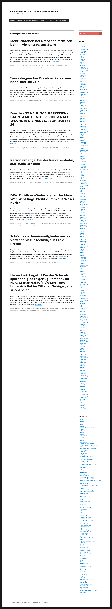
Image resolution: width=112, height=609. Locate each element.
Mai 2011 (82, 290)
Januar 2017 (83, 182)
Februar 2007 (83, 372)
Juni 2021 (82, 97)
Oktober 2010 (83, 302)
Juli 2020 (82, 115)
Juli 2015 (82, 211)
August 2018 (83, 151)
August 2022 (83, 75)
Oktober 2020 (83, 110)
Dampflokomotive (44, 262)
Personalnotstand (23, 148)
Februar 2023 (83, 65)
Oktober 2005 (83, 397)
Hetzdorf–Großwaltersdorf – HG (88, 464)
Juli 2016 (82, 191)
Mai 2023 (82, 60)
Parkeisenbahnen (33, 65)
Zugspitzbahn (83, 592)
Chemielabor (36, 262)
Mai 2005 (82, 405)
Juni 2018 (82, 155)
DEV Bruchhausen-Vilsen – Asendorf (89, 445)
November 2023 (84, 51)
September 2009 (84, 322)
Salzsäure (26, 264)
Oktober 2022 (83, 72)
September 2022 (84, 73)
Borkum (82, 432)
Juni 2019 (82, 135)
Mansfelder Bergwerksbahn (87, 491)
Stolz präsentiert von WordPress (41, 602)
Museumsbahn (25, 225)
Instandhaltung (62, 223)
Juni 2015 (82, 212)
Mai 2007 (82, 367)
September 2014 (84, 226)
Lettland (82, 487)
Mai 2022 (82, 80)
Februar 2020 (83, 123)
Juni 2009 (82, 327)
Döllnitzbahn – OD (84, 447)
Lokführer (69, 223)
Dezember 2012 (84, 260)
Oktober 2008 (83, 340)
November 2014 (84, 223)
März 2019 (82, 140)
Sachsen (40, 65)
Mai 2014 (82, 233)
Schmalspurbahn (34, 67)
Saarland (82, 544)
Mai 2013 (82, 252)
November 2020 (84, 108)
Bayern (82, 424)
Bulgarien (82, 440)
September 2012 (84, 265)
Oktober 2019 (83, 129)
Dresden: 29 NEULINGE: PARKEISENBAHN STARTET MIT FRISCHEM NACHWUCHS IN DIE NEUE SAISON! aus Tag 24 (40, 118)
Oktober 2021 (83, 91)
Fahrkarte (51, 223)
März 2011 (82, 294)
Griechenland (83, 453)
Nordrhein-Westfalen (85, 507)
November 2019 (84, 127)
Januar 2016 (83, 201)
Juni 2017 (82, 174)
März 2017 (82, 179)
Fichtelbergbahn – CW (85, 450)
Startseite (12, 20)
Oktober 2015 (83, 206)
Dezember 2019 (84, 126)
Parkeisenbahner (14, 148)
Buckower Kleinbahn (85, 439)
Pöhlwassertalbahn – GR (86, 526)
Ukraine (82, 573)
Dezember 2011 (83, 279)
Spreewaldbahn (84, 563)
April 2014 (82, 234)
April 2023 (82, 62)
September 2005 (84, 399)
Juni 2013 (82, 250)
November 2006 (84, 377)
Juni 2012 (82, 270)
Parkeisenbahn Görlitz (85, 517)
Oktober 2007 (83, 359)
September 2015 (84, 207)
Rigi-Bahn (82, 536)
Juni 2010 (82, 308)
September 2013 (84, 246)
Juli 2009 (82, 325)
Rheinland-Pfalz (84, 534)
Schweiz (82, 557)
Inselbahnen (83, 467)
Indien (81, 466)
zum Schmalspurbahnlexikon (32, 20)
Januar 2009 (83, 335)
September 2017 (84, 169)
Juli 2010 (82, 306)
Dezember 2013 (83, 241)
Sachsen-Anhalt (39, 308)
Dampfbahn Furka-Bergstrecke (87, 443)
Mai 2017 (82, 175)
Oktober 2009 (83, 321)
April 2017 (82, 177)
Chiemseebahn (83, 442)
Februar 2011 (83, 295)
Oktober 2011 (83, 282)
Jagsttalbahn (83, 471)
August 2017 (83, 171)
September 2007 (84, 361)
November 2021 (84, 89)
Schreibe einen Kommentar (31, 184)
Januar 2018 (83, 163)
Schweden (82, 555)
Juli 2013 (82, 249)
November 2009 (84, 319)
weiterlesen (56, 61)
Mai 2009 (82, 329)
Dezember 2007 (84, 356)
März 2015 (82, 217)
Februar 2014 (83, 238)
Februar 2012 (83, 276)
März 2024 (82, 44)
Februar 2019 (83, 142)
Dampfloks (45, 100)
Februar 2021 (83, 104)
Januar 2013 (83, 258)
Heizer (56, 223)
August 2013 (83, 247)
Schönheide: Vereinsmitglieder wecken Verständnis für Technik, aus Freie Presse (41, 240)
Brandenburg (83, 435)
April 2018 (82, 158)
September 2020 (84, 112)
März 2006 (82, 389)
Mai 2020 (82, 118)
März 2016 (82, 198)
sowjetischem (43, 67)
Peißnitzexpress (84, 523)
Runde (12, 102)
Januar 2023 (83, 67)
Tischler (56, 225)
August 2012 (83, 266)
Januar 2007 (83, 373)
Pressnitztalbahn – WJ (85, 531)
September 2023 (84, 54)
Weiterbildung (48, 148)
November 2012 (84, 262)
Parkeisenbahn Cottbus (85, 515)
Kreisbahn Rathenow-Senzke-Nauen (89, 485)
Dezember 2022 (84, 68)
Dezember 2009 (84, 317)
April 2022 (82, 81)
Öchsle (81, 510)
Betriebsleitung (47, 182)
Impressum (20, 20)
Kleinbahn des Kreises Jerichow (87, 479)
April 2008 (82, 349)
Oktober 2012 (83, 263)
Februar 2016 (83, 199)
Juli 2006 (82, 383)
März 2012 (82, 274)
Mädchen (62, 65)
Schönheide (37, 264)
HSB (63, 308)
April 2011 (82, 292)
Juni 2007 (82, 365)
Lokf (66, 308)
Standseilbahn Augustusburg (87, 565)
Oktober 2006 (83, 378)
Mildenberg (83, 496)
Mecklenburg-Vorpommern (87, 494)
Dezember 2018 (84, 145)
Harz (28, 308)
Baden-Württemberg (85, 423)
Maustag (19, 225)
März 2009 (82, 332)
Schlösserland (40, 148)
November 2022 (84, 70)
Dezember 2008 (84, 337)
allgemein (82, 421)
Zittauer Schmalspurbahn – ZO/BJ (88, 590)
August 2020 (83, 113)
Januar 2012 (83, 278)
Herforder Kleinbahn (85, 461)
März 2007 (82, 370)
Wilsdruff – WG (84, 587)
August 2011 (83, 286)
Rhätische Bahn (84, 533)
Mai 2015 (82, 214)
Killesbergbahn (83, 474)
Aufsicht (45, 147)
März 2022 (82, 83)
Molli (81, 498)
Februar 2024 (83, 46)
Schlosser (42, 225)
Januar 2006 (83, 393)
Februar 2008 (83, 353)
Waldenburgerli (84, 581)
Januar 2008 (83, 354)
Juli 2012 (82, 268)
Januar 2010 (83, 316)
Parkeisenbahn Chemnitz (86, 514)
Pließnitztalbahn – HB (85, 525)
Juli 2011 (82, 287)
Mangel (57, 182)
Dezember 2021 (84, 88)
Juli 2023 (82, 57)
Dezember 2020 (84, 107)
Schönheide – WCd (84, 552)
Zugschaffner (55, 148)
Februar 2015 (83, 218)
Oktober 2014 (83, 225)
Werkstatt (20, 184)
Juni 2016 (82, 193)
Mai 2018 (82, 156)
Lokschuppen (68, 262)
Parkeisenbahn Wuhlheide (86, 520)
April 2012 (82, 273)
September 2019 (84, 131)
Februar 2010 (83, 314)
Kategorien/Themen (46, 20)
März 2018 (82, 159)
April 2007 (82, 369)
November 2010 (84, 300)
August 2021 (83, 94)
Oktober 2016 (83, 187)
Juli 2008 (82, 345)
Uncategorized (83, 574)
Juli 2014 (82, 230)
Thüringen (45, 308)
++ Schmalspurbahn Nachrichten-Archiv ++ (34, 11)
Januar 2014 (83, 239)
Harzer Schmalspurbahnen (86, 459)
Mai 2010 (82, 310)
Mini (63, 100)
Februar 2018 (83, 161)
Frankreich (82, 451)
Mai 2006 (82, 386)
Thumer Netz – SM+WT (86, 566)
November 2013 (84, 242)
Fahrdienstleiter (56, 147)
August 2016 (83, 190)
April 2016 (82, 196)
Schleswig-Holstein (85, 550)
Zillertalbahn (83, 589)
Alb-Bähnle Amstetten (85, 419)
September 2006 (84, 380)
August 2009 (83, 324)
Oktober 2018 (83, 148)
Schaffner (37, 225)
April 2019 (82, 139)
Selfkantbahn (83, 558)
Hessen (82, 463)
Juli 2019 (82, 134)
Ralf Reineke (15, 65)
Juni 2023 (82, 59)
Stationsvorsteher (49, 225)
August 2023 (83, 56)
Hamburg (82, 455)
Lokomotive (13, 225)
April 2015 (82, 215)
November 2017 (84, 166)
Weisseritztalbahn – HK (86, 584)
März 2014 (82, 236)
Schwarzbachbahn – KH (86, 554)
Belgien (82, 426)
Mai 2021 (82, 99)
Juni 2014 (82, 231)
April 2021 (82, 100)
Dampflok (52, 308)
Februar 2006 (83, 391)
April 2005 (82, 407)
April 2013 (82, 254)
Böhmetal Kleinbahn (85, 431)
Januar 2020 (83, 124)
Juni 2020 (82, 116)
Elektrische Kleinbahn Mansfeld (88, 448)
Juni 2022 (82, 78)
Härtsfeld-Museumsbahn (86, 456)
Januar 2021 (83, 105)
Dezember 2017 (84, 164)
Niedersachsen (32, 223)
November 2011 (83, 281)
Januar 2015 (83, 220)
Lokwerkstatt (70, 308)
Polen (81, 528)
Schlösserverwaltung (25, 67)
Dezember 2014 (84, 222)
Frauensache (52, 65)
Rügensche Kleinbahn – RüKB (87, 541)
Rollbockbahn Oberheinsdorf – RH (88, 538)
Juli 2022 (82, 76)
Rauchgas (20, 264)
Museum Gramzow (84, 502)
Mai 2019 (82, 137)
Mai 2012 (82, 271)
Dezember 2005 (84, 394)
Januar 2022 (83, 86)
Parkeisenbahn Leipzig (85, 518)
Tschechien (83, 571)
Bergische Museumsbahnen (87, 427)
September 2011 (84, 284)
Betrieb (40, 223)
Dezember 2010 (84, 298)
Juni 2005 (82, 404)
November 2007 (84, 357)
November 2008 (84, 338)
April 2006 (82, 388)
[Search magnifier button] (100, 33)
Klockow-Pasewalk (84, 483)
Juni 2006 (82, 385)
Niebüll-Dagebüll (84, 504)
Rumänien (82, 542)
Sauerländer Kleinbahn (85, 549)
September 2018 (84, 150)
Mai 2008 (82, 348)
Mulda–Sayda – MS (85, 501)
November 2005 (84, 396)
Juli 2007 (82, 364)
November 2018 (84, 147)
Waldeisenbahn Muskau (86, 579)
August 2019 (83, 132)
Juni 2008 (82, 346)
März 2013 (82, 255)
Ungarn (82, 576)
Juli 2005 (82, 402)
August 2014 (83, 228)
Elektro (55, 100)
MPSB (81, 499)
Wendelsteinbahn (84, 585)
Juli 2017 (82, 172)
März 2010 (82, 313)
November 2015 (84, 204)
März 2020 (82, 121)
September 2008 (84, 341)
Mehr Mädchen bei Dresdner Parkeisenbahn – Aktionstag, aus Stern (41, 42)
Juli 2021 (82, 96)
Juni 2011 (82, 289)
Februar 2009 (83, 333)
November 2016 (84, 185)
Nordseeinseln (83, 509)
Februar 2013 (83, 257)
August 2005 (83, 401)
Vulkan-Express (84, 578)
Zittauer (38, 310)
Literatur (82, 488)
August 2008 (83, 343)
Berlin (81, 429)
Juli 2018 (82, 153)
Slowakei (82, 562)
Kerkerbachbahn (84, 472)
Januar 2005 (83, 408)
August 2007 (83, 362)
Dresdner (46, 65)
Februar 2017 (83, 180)
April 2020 (82, 120)
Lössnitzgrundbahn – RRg (86, 490)
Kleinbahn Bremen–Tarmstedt (87, 477)
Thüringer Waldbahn (85, 570)
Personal (70, 182)
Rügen (81, 539)
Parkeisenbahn (69, 65)
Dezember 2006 (84, 375)
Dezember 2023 (84, 49)
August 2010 (83, 305)
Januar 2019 (83, 143)
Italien (81, 469)
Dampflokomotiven (54, 262)
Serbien (82, 560)
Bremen (82, 437)
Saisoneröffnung (33, 148)
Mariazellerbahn (84, 493)
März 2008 (82, 351)
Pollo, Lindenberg (84, 530)
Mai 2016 (82, 195)
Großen (58, 65)
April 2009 (82, 330)
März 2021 (82, 102)
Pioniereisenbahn (14, 67)
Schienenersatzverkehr (16, 310)
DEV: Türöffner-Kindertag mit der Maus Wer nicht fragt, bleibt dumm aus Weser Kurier (42, 199)
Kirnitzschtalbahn (84, 475)
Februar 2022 (83, 84)
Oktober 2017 (83, 167)
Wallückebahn (83, 582)
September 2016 (84, 188)
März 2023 (82, 64)
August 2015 (83, 209)
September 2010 (84, 303)
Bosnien (82, 434)
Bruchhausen (45, 223)
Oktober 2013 (83, 244)
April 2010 (82, 311)
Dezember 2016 (84, 183)
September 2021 (84, 92)
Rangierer (31, 225)
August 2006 (83, 381)
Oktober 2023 (83, 52)
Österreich (82, 512)
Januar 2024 (83, 48)
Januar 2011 (83, 297)
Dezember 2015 (84, 203)
